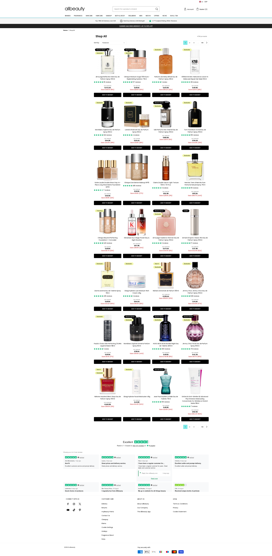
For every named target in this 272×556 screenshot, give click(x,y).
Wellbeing (132, 16)
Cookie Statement (179, 512)
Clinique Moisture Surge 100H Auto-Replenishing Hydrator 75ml (136, 78)
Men (140, 16)
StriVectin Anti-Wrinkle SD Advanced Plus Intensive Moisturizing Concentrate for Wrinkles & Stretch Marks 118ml (195, 400)
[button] (189, 9)
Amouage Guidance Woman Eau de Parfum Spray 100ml (166, 239)
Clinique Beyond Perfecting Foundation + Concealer (107, 239)
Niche (165, 16)
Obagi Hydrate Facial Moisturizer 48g (136, 397)
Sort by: (96, 43)
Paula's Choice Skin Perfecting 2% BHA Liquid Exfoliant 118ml (107, 345)
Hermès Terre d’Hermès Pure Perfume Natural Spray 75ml (195, 184)
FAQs (103, 539)
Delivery (104, 504)
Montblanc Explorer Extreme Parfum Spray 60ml (137, 345)
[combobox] (136, 9)
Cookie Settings (107, 527)
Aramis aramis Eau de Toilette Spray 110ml (107, 292)
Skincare (89, 16)
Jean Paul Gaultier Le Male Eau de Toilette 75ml (166, 398)
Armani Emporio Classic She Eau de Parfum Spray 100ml (195, 239)
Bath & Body (120, 16)
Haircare (99, 16)
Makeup (109, 16)
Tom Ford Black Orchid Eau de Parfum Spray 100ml (195, 131)
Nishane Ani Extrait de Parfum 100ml (166, 291)
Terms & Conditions (180, 504)
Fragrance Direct (108, 535)
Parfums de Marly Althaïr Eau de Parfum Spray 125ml (165, 78)
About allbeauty (143, 504)
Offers (156, 16)
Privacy (175, 508)
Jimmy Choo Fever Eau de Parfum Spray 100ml (195, 345)
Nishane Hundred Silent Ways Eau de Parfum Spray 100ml (107, 398)
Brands (68, 16)
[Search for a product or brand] (156, 9)
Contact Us (106, 515)
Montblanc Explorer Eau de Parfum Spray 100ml (107, 131)
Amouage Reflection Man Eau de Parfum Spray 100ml (108, 78)
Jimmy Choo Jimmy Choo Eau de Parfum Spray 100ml (195, 292)
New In (148, 16)
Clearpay (105, 519)
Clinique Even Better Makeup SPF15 (136, 183)
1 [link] (185, 43)
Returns (104, 508)
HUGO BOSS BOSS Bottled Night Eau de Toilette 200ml (166, 345)
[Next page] (207, 43)
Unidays (104, 531)
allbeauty (72, 547)
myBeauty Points (108, 512)
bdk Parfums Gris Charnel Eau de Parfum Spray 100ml (166, 131)
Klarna (104, 523)
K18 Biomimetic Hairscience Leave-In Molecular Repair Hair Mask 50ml (195, 78)
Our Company (142, 508)
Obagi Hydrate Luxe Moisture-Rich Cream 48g (136, 292)
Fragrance (78, 16)
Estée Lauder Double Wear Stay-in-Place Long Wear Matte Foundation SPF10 (107, 185)
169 (202, 43)
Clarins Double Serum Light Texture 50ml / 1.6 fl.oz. (166, 184)
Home (65, 30)
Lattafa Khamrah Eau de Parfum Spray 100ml (137, 131)
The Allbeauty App (144, 512)
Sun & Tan (174, 16)
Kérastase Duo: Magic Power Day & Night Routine (136, 239)
